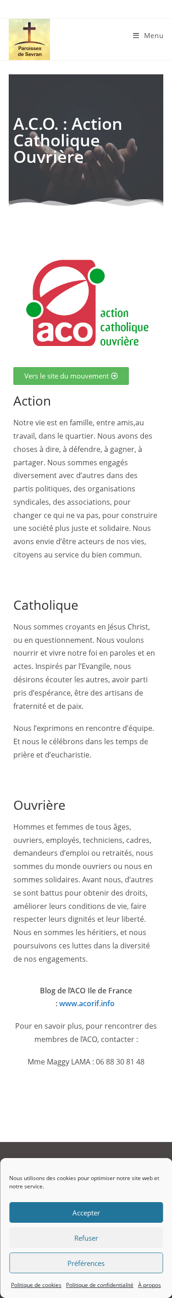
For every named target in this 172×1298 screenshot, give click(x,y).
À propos (149, 1285)
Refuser (86, 1237)
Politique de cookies (36, 1285)
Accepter (86, 1212)
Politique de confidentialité (99, 1285)
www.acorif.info (87, 1003)
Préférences (86, 1263)
